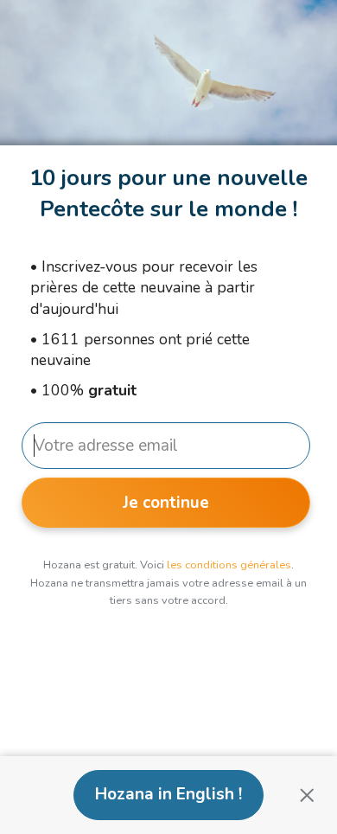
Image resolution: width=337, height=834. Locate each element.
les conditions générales (229, 565)
